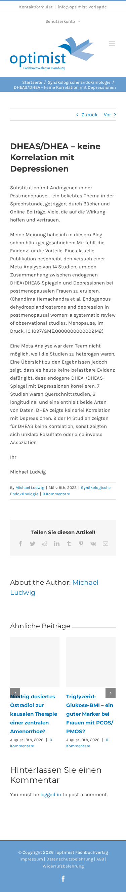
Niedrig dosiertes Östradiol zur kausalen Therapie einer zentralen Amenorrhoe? (33, 714)
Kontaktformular (35, 6)
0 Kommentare (56, 494)
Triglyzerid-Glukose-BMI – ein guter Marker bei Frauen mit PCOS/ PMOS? (89, 714)
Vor (107, 115)
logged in (50, 794)
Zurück (89, 115)
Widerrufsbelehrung (63, 866)
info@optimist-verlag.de (82, 6)
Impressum (31, 859)
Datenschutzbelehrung (69, 859)
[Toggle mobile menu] (112, 43)
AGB (100, 859)
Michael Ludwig (29, 487)
